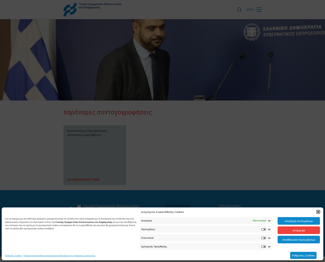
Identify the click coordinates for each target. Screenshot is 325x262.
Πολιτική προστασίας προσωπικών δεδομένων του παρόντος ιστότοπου (59, 255)
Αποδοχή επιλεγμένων (299, 221)
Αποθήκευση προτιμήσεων (298, 239)
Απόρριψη (298, 230)
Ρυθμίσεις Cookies (303, 255)
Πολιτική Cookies (13, 255)
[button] (318, 212)
